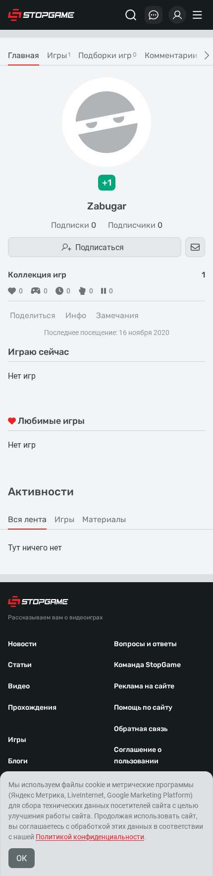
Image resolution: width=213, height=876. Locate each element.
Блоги (18, 761)
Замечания (117, 315)
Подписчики (135, 225)
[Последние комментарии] (153, 15)
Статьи (20, 665)
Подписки (73, 225)
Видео (19, 686)
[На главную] (41, 15)
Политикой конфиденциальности (90, 837)
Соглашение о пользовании (137, 755)
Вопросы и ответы (145, 644)
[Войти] (177, 15)
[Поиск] (131, 15)
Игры (17, 740)
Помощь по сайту (143, 707)
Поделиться (32, 315)
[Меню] (198, 15)
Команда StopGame (147, 665)
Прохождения (32, 707)
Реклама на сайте (144, 686)
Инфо (75, 315)
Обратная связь (140, 729)
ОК (21, 858)
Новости (22, 644)
